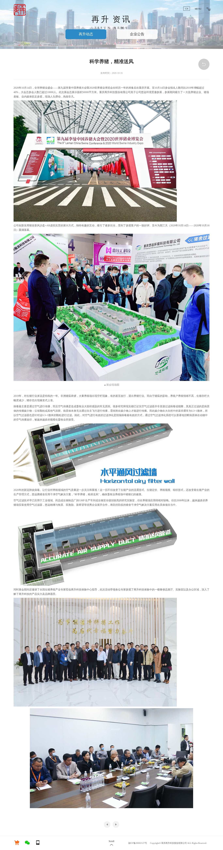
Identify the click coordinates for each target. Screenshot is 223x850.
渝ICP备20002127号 (137, 843)
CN (186, 9)
